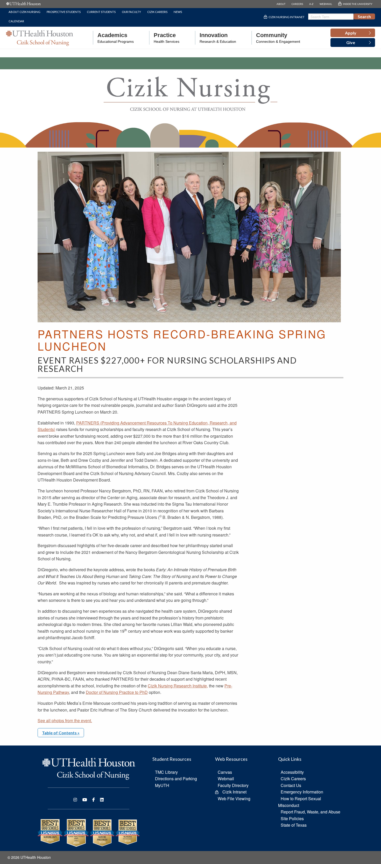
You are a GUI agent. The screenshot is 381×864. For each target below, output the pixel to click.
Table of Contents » (61, 732)
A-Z (311, 3)
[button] (352, 33)
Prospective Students (64, 11)
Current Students (101, 11)
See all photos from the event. (65, 720)
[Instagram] (75, 800)
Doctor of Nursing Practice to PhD (117, 692)
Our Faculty (131, 11)
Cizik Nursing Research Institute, (178, 686)
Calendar (16, 21)
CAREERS (297, 3)
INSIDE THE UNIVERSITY (357, 3)
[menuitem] (113, 38)
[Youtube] (84, 800)
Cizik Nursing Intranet (287, 17)
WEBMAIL (326, 3)
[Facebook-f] (93, 800)
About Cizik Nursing (24, 11)
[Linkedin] (102, 800)
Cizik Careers (157, 11)
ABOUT (281, 3)
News (178, 11)
